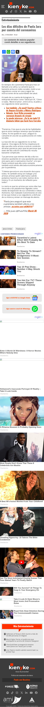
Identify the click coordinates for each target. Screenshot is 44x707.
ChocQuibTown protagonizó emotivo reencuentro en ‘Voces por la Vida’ (20, 645)
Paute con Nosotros (22, 680)
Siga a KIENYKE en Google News (18, 298)
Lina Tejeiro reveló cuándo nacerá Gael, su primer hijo (22, 651)
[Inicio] (21, 6)
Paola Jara (20, 229)
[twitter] (20, 12)
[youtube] (30, 12)
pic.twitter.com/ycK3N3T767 (22, 207)
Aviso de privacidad (22, 672)
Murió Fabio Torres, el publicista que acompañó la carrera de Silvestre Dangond (22, 640)
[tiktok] (11, 12)
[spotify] (6, 12)
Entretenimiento (10, 20)
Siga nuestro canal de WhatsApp (18, 309)
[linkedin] (25, 12)
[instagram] (16, 12)
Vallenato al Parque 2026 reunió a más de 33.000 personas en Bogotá (22, 635)
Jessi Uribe (7, 229)
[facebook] (35, 12)
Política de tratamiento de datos (22, 675)
